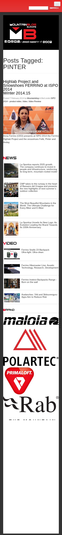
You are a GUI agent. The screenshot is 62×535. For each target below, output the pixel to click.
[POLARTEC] (31, 338)
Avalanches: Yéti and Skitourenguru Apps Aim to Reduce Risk (39, 295)
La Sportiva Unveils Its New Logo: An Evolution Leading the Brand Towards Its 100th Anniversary (38, 225)
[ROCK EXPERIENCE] (31, 432)
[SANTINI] (31, 450)
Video (25, 101)
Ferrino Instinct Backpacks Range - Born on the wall (39, 280)
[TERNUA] (31, 509)
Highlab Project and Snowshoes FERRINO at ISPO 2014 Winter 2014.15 (30, 87)
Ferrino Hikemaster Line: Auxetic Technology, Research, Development (39, 266)
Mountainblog (33, 98)
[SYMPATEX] (31, 485)
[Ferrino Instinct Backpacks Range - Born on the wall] (12, 283)
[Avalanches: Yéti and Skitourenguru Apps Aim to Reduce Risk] (12, 297)
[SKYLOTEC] (31, 462)
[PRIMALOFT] (31, 372)
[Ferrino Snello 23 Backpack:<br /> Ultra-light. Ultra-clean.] (12, 253)
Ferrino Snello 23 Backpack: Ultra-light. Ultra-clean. (35, 250)
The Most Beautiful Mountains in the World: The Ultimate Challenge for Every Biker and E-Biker (38, 205)
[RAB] (31, 403)
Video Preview (34, 101)
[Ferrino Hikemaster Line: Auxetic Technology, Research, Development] (12, 268)
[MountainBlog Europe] (23, 32)
